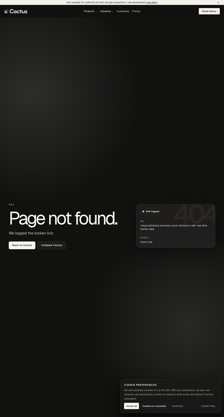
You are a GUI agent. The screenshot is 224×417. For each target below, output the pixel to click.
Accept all (131, 406)
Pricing (136, 11)
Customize (177, 406)
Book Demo (209, 11)
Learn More (151, 2)
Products (90, 11)
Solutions (107, 11)
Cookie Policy (208, 406)
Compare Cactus (51, 245)
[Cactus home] (15, 11)
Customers (123, 11)
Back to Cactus (22, 245)
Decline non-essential (154, 406)
